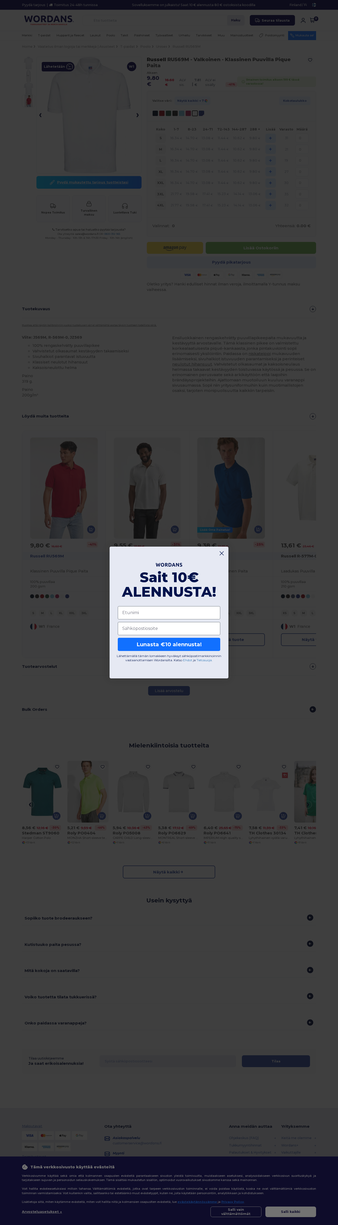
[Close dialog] (221, 553)
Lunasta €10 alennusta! (169, 644)
